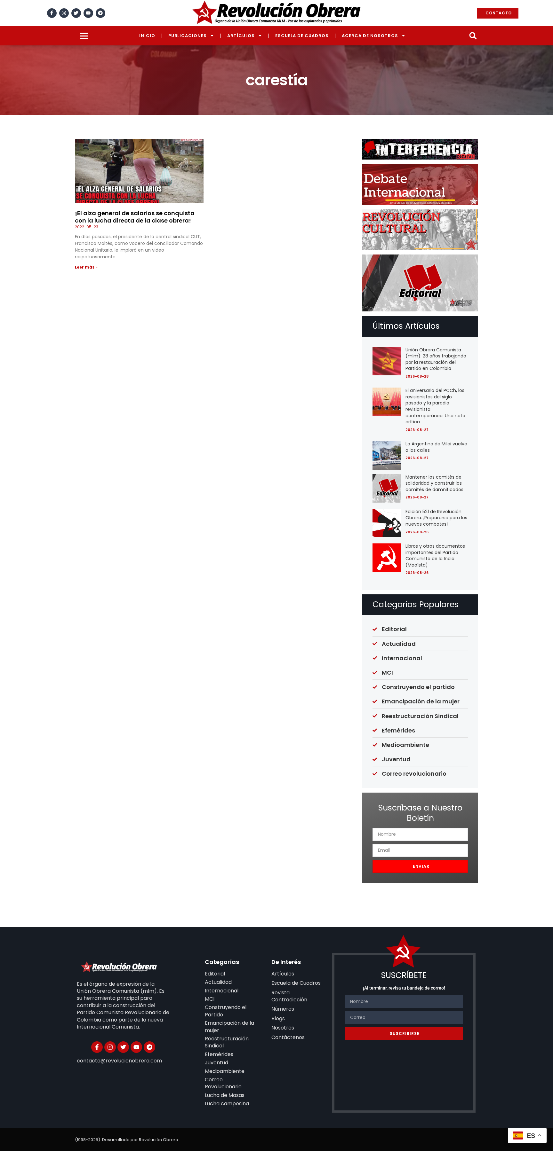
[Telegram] (100, 13)
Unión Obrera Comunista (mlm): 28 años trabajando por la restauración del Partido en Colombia (435, 359)
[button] (473, 35)
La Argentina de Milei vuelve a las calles (436, 447)
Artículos (241, 36)
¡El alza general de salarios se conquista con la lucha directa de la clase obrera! (135, 216)
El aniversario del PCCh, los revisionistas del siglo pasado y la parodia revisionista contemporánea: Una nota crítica (435, 406)
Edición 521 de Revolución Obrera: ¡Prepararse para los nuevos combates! (436, 517)
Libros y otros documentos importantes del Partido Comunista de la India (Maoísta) (435, 555)
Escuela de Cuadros (302, 36)
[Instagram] (64, 13)
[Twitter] (76, 13)
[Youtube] (88, 13)
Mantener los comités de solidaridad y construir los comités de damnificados (434, 483)
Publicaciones (187, 36)
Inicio (147, 36)
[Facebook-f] (52, 13)
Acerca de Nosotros (370, 36)
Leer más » (86, 267)
